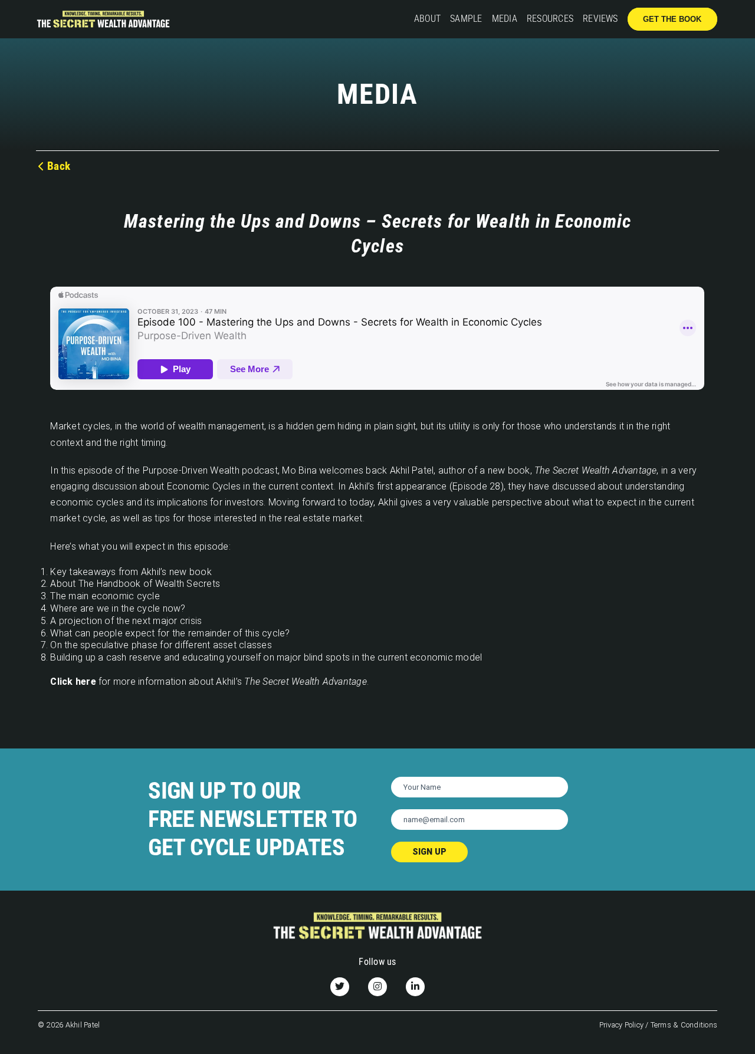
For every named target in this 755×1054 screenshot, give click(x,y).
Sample (466, 18)
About (427, 18)
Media (504, 18)
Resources (550, 18)
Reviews (600, 18)
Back (58, 166)
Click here (73, 681)
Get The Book (672, 19)
